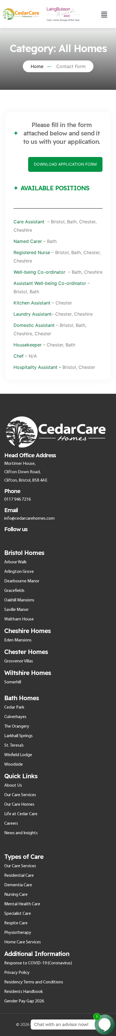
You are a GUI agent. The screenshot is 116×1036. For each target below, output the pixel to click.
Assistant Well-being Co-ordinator (50, 283)
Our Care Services (20, 795)
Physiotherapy (17, 932)
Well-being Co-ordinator (39, 272)
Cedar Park (14, 707)
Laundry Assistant (33, 314)
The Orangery (16, 726)
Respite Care (16, 923)
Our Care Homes (19, 804)
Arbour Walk (15, 562)
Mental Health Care (22, 904)
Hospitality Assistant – (37, 367)
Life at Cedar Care (20, 814)
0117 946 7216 (17, 499)
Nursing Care (16, 894)
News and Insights (21, 833)
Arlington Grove (19, 571)
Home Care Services (22, 942)
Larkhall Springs (18, 736)
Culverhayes (15, 717)
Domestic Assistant (34, 325)
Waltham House (19, 619)
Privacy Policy (17, 973)
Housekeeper (28, 345)
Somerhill (12, 682)
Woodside (13, 764)
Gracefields (14, 591)
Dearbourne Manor (21, 581)
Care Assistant (30, 221)
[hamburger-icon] (104, 14)
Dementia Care (18, 885)
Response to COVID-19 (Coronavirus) (38, 963)
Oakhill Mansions (19, 600)
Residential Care (19, 875)
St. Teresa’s (14, 745)
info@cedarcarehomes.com (29, 518)
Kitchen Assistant (32, 303)
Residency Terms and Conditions (33, 982)
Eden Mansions (18, 640)
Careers (11, 823)
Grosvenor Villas (18, 661)
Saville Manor (16, 610)
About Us (13, 785)
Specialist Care (17, 913)
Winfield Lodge (18, 755)
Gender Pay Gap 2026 (24, 1001)
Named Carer (28, 241)
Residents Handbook (23, 992)
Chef (19, 356)
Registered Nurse (33, 252)
